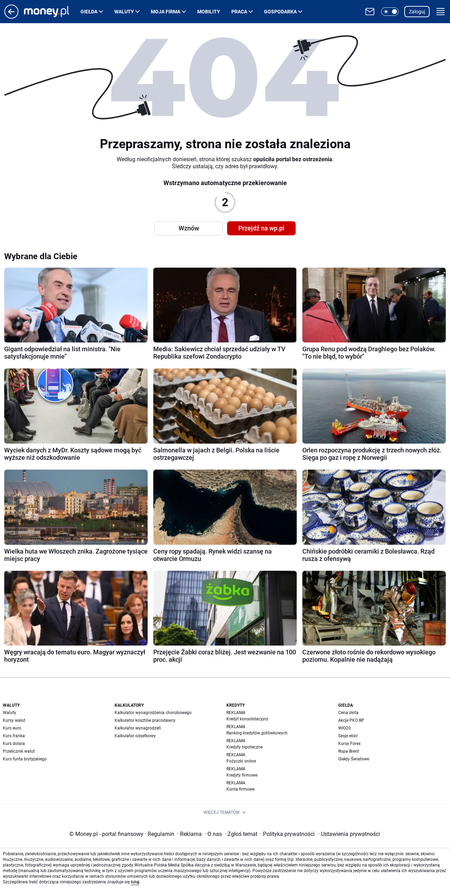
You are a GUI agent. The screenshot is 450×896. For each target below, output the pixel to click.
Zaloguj (417, 11)
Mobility (208, 11)
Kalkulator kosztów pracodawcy (145, 720)
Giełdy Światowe (353, 759)
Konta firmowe (240, 789)
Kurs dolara (14, 743)
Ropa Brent (348, 751)
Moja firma (165, 11)
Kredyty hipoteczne (244, 747)
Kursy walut (14, 720)
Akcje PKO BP (351, 720)
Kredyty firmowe (241, 775)
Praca (239, 11)
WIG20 (344, 728)
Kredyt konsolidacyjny (247, 719)
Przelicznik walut (19, 751)
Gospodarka (280, 11)
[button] (390, 11)
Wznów (189, 228)
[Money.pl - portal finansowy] (52, 11)
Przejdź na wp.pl (261, 228)
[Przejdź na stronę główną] (11, 16)
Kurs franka (14, 735)
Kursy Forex (349, 743)
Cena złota (348, 712)
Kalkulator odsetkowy (135, 735)
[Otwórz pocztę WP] (369, 11)
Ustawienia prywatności (349, 834)
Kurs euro (12, 728)
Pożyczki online (241, 761)
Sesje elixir (348, 735)
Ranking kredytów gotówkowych (257, 733)
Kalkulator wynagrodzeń (138, 728)
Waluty (124, 11)
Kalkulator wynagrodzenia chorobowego (153, 712)
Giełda (89, 11)
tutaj (135, 881)
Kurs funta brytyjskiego (25, 759)
